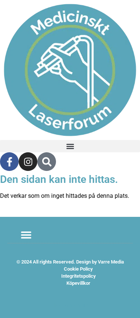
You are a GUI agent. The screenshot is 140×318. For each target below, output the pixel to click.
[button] (70, 146)
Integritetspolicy (78, 276)
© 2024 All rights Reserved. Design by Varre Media (70, 262)
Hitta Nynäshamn (70, 305)
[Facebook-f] (9, 161)
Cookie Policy (78, 269)
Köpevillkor (78, 283)
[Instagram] (28, 161)
